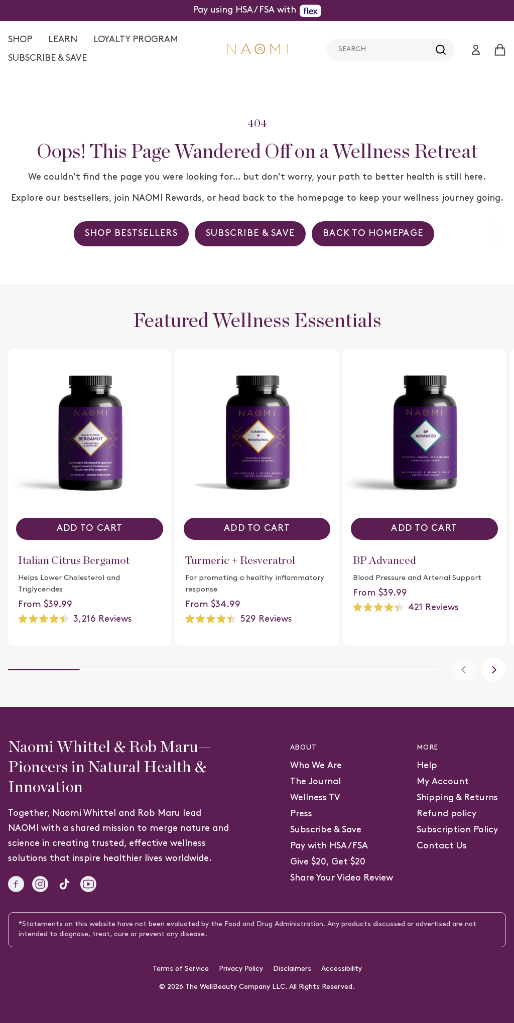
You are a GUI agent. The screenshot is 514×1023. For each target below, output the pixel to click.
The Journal (315, 782)
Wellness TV (315, 798)
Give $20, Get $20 (327, 862)
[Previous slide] (464, 670)
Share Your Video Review (341, 878)
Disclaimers (292, 969)
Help (427, 766)
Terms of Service (181, 969)
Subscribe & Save (325, 830)
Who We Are (316, 766)
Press (301, 814)
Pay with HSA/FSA (329, 846)
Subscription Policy (457, 830)
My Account (443, 782)
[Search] (441, 50)
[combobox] (390, 50)
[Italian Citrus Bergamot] (89, 430)
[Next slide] (494, 670)
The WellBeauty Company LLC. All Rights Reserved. (270, 987)
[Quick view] (158, 370)
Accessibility (341, 969)
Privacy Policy (241, 969)
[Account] (476, 50)
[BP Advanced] (424, 430)
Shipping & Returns (457, 798)
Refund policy (446, 814)
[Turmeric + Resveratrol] (256, 430)
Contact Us (442, 846)
